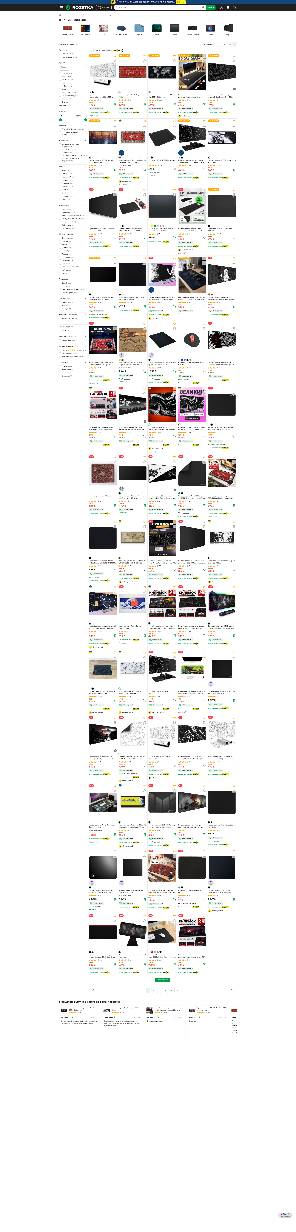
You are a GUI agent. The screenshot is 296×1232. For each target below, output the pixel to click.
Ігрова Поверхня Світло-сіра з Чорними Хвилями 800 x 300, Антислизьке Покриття (100, 96)
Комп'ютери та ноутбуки (72, 15)
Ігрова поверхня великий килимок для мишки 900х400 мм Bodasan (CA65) (102, 230)
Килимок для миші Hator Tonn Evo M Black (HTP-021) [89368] (162, 230)
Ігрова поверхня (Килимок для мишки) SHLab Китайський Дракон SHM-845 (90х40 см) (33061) (221, 364)
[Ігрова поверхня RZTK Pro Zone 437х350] (222, 206)
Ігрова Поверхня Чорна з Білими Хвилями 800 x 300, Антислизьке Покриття (191, 162)
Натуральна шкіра (70, 267)
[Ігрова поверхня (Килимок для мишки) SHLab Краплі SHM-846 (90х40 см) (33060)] (222, 72)
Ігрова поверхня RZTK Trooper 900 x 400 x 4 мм (222, 161)
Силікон (66, 248)
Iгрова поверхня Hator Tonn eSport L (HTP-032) (222, 826)
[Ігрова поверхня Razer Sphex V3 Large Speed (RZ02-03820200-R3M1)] (222, 868)
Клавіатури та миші (112, 15)
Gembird (67, 99)
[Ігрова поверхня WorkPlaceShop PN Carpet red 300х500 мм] (132, 137)
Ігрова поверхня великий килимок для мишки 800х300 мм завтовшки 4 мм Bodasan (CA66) (191, 562)
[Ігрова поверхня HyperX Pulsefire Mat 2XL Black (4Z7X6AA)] (132, 473)
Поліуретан (68, 257)
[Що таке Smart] (123, 50)
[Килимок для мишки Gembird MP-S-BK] (192, 868)
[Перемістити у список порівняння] (115, 61)
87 (177, 990)
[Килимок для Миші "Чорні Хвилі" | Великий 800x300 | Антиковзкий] (222, 734)
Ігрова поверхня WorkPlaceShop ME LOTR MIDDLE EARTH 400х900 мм (132, 562)
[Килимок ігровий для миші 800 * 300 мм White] (162, 734)
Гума (66, 263)
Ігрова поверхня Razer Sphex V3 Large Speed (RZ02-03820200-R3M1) (220, 892)
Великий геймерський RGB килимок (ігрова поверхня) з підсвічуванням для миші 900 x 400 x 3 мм (221, 627)
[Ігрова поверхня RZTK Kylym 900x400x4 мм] (132, 72)
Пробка (66, 254)
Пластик (67, 241)
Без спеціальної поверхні (73, 289)
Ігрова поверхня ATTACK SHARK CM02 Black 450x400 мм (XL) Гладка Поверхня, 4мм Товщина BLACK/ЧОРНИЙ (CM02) (192, 497)
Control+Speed (70, 292)
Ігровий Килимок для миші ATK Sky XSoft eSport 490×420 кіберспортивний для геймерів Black (221, 693)
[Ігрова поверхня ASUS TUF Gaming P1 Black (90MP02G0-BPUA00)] (162, 802)
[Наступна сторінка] (231, 990)
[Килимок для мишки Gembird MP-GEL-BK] (192, 340)
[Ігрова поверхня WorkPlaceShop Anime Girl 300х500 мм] (132, 669)
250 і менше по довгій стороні (70, 146)
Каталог (106, 7)
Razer (66, 76)
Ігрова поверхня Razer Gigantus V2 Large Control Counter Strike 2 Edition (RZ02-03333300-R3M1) (132, 364)
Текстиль (68, 238)
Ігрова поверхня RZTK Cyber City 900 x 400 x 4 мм (101, 161)
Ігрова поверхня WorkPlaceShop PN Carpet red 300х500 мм (132, 161)
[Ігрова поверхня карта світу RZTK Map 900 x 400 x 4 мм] (162, 72)
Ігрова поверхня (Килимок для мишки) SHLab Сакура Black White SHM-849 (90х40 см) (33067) (161, 497)
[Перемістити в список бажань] (115, 56)
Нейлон (66, 270)
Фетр (65, 273)
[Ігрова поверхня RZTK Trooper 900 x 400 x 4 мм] (222, 137)
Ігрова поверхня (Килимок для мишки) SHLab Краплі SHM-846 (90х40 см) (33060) (220, 96)
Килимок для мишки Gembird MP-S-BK (191, 891)
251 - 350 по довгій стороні (69, 151)
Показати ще (64, 105)
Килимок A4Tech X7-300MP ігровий (162, 160)
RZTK (65, 89)
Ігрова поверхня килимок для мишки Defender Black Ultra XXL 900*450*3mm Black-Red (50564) (101, 956)
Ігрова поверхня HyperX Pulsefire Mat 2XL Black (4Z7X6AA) (131, 497)
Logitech (67, 73)
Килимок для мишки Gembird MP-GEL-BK (191, 364)
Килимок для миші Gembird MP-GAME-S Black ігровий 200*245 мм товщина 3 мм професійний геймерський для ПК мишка (132, 230)
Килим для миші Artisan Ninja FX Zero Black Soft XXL (131, 891)
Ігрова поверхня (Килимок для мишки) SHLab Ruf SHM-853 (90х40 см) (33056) (191, 758)
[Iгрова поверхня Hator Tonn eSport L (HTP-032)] (222, 802)
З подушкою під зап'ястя (73, 219)
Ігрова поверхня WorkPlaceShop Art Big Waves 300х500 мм (102, 692)
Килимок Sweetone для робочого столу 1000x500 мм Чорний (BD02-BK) (161, 956)
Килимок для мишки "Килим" (100, 496)
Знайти (210, 7)
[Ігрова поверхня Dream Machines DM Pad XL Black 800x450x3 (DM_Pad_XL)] (103, 275)
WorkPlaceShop (70, 96)
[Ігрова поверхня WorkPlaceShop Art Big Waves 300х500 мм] (103, 669)
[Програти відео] (234, 89)
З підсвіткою (69, 222)
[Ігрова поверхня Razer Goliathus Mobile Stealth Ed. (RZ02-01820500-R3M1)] (103, 538)
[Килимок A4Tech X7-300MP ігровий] (162, 137)
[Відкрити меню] (61, 7)
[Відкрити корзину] (234, 7)
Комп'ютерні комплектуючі (93, 15)
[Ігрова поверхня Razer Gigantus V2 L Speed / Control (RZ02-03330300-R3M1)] (162, 340)
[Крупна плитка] (230, 44)
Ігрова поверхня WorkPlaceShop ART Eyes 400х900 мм (222, 562)
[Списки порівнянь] (228, 7)
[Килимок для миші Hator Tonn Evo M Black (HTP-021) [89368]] (162, 206)
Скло (65, 251)
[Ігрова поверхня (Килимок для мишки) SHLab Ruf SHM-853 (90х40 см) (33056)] (192, 734)
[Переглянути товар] (90, 92)
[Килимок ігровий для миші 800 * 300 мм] (162, 669)
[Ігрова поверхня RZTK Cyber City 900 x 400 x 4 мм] (103, 137)
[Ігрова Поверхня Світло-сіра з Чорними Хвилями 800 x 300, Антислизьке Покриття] (103, 72)
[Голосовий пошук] (203, 7)
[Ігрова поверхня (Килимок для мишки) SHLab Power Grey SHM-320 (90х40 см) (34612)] (222, 275)
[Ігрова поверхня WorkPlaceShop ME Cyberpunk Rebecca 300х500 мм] (132, 802)
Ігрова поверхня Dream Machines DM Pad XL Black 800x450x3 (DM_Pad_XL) (101, 299)
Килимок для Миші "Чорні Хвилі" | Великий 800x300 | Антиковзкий (221, 758)
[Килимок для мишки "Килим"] (103, 473)
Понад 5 (66, 309)
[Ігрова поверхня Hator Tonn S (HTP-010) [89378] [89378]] (132, 275)
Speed (66, 283)
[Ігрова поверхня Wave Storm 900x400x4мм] (132, 603)
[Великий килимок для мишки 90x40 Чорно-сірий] (132, 932)
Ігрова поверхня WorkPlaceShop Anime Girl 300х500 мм (131, 692)
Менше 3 (67, 302)
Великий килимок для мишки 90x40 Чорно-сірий (132, 956)
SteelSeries (68, 80)
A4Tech (67, 86)
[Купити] (115, 104)
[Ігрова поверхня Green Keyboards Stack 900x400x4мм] (103, 802)
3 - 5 (66, 305)
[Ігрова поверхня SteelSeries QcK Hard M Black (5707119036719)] (103, 868)
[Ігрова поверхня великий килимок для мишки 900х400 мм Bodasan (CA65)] (103, 206)
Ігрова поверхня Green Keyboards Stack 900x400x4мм (102, 826)
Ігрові (66, 209)
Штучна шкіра (69, 260)
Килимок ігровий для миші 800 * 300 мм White (160, 758)
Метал (65, 244)
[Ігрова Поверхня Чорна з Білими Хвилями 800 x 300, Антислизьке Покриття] (192, 137)
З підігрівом (67, 225)
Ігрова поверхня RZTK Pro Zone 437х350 (220, 230)
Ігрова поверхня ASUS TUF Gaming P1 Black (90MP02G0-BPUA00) (161, 826)
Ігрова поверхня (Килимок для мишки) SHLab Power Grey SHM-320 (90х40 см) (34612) (222, 299)
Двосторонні (68, 228)
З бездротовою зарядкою (73, 215)
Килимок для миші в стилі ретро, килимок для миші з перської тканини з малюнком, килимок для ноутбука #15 (102, 364)
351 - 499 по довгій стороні (74, 155)
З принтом (68, 212)
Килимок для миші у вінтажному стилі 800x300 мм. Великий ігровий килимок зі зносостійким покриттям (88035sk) (162, 892)
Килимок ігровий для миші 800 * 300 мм (160, 692)
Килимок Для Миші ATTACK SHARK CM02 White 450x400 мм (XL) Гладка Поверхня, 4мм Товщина (132, 758)
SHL (65, 102)
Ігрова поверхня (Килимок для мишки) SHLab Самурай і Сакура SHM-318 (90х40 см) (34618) (190, 826)
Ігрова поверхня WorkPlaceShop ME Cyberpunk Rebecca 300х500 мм (132, 826)
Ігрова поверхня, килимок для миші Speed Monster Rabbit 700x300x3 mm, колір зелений (191, 693)
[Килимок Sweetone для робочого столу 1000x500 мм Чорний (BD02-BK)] (162, 932)
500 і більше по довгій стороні (70, 160)
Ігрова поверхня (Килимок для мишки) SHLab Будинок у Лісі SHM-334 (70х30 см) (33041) (102, 758)
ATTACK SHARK (69, 92)
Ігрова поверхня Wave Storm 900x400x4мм (130, 627)
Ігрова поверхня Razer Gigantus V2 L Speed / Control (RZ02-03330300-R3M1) (162, 364)
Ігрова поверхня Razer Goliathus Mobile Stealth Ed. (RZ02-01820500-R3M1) (102, 562)
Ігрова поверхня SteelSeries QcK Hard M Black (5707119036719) (101, 891)
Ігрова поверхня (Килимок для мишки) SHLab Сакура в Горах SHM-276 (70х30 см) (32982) (132, 429)
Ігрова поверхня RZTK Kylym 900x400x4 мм (129, 96)
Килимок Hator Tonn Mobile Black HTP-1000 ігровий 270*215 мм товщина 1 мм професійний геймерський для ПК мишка (220, 429)
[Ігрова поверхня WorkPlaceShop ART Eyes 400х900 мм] (222, 538)
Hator (66, 83)
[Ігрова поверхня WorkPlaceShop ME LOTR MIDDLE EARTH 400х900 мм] (132, 538)
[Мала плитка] (234, 44)
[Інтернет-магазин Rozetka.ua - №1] (79, 7)
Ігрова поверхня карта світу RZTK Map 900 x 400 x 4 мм (161, 96)
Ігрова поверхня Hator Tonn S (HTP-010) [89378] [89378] (132, 298)
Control (67, 286)
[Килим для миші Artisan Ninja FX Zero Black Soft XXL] (132, 868)
